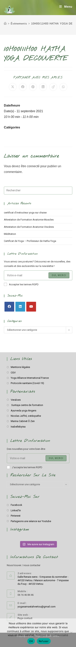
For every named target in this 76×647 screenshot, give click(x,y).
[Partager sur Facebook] (23, 87)
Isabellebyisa (18, 426)
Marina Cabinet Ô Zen (23, 421)
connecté (33, 166)
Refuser (44, 641)
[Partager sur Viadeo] (53, 87)
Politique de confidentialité (52, 635)
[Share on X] (13, 87)
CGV (13, 372)
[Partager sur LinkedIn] (43, 87)
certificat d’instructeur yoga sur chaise (25, 212)
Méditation (10, 233)
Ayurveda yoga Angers (23, 410)
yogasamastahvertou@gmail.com (37, 606)
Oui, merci (59, 275)
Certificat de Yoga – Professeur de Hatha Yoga (30, 240)
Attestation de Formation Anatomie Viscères (29, 226)
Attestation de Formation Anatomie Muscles (29, 219)
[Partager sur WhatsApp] (63, 87)
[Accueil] (5, 23)
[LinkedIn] (20, 307)
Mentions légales (20, 367)
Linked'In (16, 510)
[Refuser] (71, 633)
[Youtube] (31, 307)
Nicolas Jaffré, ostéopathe (26, 415)
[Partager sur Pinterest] (33, 87)
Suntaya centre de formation (27, 405)
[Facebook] (9, 307)
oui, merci (56, 458)
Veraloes (16, 399)
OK (31, 641)
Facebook (16, 504)
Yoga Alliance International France (30, 377)
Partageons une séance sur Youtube (31, 521)
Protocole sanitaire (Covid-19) (27, 383)
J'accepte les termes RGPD (27, 467)
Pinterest (15, 515)
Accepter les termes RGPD (24, 284)
